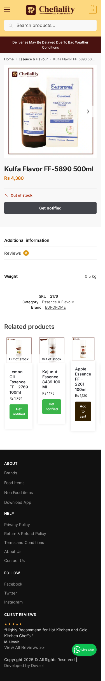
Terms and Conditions (24, 542)
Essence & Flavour (33, 59)
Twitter (10, 593)
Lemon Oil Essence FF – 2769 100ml (19, 382)
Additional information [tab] (26, 240)
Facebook (13, 584)
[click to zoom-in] (50, 111)
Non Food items (19, 492)
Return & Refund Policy (25, 533)
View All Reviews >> (24, 647)
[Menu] (12, 10)
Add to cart (83, 411)
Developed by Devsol (23, 665)
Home (9, 59)
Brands (10, 472)
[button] (92, 10)
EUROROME (55, 307)
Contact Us (14, 560)
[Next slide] (88, 111)
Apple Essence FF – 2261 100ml (83, 379)
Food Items (14, 482)
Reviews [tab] (15, 253)
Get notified (19, 411)
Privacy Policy (17, 524)
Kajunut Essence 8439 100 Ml (51, 379)
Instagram (13, 602)
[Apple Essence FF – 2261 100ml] (83, 349)
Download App (17, 502)
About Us (12, 551)
